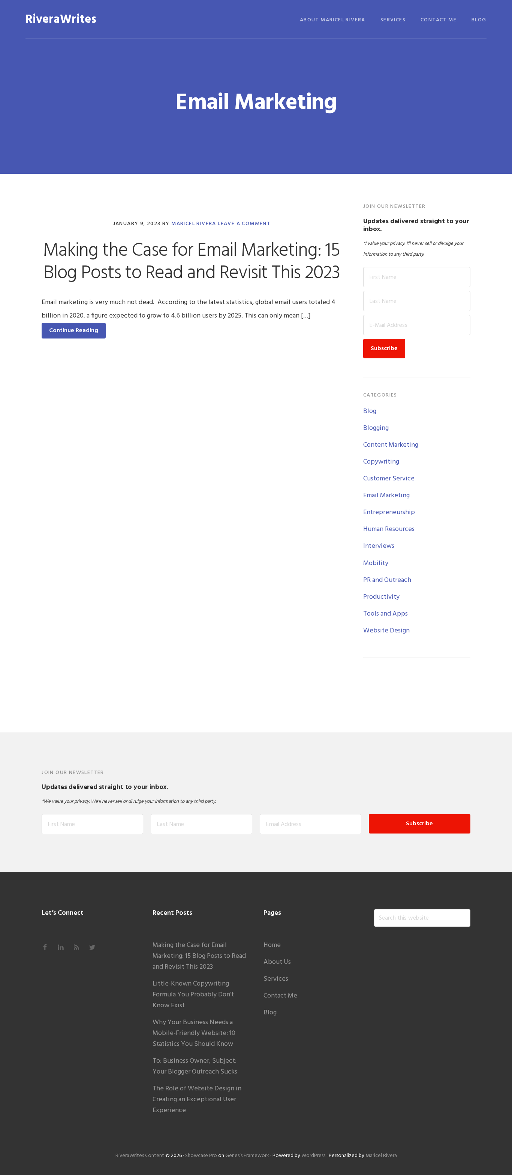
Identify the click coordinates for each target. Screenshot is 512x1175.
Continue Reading (73, 331)
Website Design (386, 630)
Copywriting (381, 461)
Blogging (376, 428)
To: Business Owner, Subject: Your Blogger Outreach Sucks (195, 1066)
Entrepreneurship (389, 512)
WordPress (313, 1155)
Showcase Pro (201, 1155)
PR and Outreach (387, 580)
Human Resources (389, 529)
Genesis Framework (247, 1155)
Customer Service (389, 478)
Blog (369, 411)
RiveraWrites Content (139, 1155)
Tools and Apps (385, 613)
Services (275, 979)
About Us (277, 962)
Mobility (375, 563)
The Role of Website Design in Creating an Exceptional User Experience (197, 1099)
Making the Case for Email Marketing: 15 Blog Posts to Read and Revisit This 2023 (191, 262)
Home (272, 945)
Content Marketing (390, 445)
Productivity (381, 597)
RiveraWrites (60, 19)
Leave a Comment (244, 223)
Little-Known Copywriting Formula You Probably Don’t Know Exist (193, 994)
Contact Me (280, 995)
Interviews (378, 546)
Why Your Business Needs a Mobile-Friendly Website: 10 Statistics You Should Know (194, 1033)
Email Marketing (386, 495)
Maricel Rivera (381, 1155)
